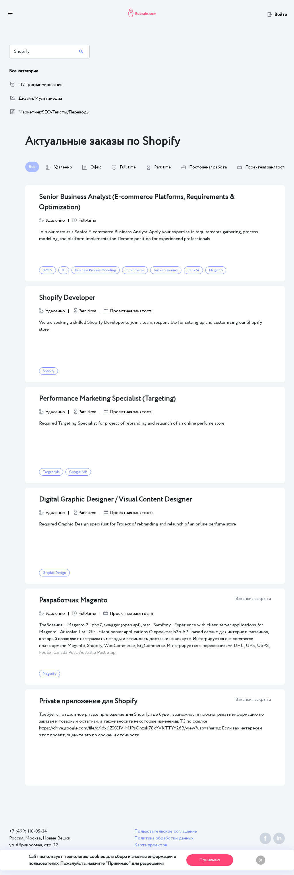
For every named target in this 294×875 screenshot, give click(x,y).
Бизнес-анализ (166, 270)
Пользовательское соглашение (165, 831)
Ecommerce (135, 270)
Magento (216, 270)
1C (63, 270)
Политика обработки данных (164, 838)
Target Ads (51, 472)
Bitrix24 (193, 270)
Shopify (48, 371)
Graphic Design (54, 572)
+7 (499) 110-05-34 (28, 831)
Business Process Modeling (95, 270)
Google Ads (78, 472)
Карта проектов (150, 845)
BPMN (47, 270)
